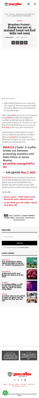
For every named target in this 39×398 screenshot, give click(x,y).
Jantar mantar (19, 218)
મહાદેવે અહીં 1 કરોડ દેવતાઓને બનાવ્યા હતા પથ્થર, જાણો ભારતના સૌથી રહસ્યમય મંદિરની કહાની (10, 356)
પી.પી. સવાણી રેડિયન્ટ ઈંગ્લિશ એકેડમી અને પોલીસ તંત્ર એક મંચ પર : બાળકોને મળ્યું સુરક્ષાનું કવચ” (13, 263)
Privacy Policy (24, 247)
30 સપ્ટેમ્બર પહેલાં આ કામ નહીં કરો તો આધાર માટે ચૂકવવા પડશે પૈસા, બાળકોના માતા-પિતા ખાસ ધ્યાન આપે (13, 298)
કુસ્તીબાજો (9, 118)
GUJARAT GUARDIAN (28, 215)
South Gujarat (6, 259)
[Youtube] (25, 380)
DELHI (11, 215)
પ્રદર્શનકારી (12, 137)
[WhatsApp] (26, 42)
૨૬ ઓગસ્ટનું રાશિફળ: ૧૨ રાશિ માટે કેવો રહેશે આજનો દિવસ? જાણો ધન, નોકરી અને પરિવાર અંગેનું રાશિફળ (12, 286)
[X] (17, 42)
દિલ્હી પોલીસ (6, 127)
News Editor (10, 37)
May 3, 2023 (28, 172)
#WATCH (9, 147)
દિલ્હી (13, 115)
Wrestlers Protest (19, 220)
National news (30, 218)
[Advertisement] (19, 76)
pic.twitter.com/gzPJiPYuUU (18, 165)
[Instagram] (18, 380)
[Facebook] (13, 42)
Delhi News (17, 215)
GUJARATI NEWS (9, 218)
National (12, 14)
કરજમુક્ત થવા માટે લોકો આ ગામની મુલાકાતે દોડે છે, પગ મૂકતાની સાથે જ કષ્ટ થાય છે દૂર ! (28, 356)
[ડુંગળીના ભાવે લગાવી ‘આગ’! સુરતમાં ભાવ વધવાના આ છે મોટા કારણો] (32, 274)
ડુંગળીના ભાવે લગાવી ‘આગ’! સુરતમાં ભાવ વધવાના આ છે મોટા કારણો (12, 275)
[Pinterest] (21, 42)
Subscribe (20, 243)
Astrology (4, 282)
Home (6, 14)
